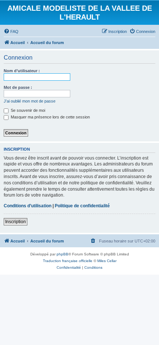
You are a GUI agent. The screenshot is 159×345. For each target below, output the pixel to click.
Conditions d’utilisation (27, 205)
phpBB (62, 254)
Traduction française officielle (67, 261)
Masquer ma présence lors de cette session (50, 117)
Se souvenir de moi (27, 110)
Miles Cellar (106, 261)
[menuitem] (11, 31)
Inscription (15, 221)
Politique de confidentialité (82, 205)
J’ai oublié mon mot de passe (29, 101)
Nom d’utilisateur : (22, 70)
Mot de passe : (18, 87)
